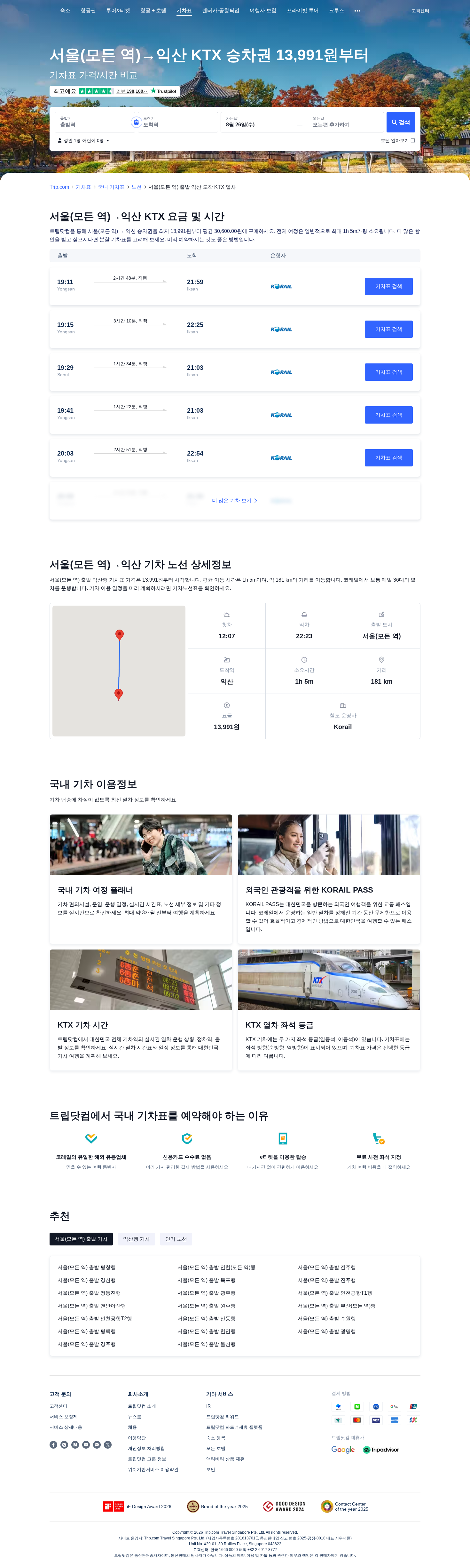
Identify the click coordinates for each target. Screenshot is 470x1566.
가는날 (232, 118)
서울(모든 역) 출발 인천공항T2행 (95, 1318)
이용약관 (137, 1437)
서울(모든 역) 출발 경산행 (87, 1280)
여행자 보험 (263, 10)
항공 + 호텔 (153, 10)
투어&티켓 (118, 10)
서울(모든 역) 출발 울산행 (206, 1344)
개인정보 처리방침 (146, 1448)
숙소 (65, 10)
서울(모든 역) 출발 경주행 (87, 1344)
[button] (358, 11)
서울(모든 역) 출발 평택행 (87, 1331)
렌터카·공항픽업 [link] (220, 10)
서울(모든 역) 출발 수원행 (327, 1318)
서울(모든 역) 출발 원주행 (206, 1305)
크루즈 (336, 10)
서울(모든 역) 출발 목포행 (206, 1280)
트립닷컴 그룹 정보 (147, 1458)
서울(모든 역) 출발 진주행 (327, 1280)
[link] (420, 10)
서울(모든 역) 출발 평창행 (87, 1267)
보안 (210, 1469)
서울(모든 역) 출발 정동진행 (89, 1293)
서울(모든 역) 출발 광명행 (327, 1331)
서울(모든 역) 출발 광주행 (206, 1293)
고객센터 (58, 1406)
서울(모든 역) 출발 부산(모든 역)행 (337, 1305)
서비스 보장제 (64, 1416)
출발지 (66, 118)
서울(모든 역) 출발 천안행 (206, 1331)
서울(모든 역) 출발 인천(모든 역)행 (216, 1267)
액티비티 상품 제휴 (225, 1458)
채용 (132, 1427)
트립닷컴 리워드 (222, 1416)
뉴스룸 (134, 1416)
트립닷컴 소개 (142, 1406)
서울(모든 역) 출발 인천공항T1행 (335, 1293)
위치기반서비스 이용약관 (153, 1469)
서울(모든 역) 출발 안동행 (206, 1318)
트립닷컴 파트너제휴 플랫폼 (234, 1427)
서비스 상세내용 (66, 1427)
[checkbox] (394, 140)
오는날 (318, 118)
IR (208, 1406)
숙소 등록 (215, 1437)
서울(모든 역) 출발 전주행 (327, 1267)
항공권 (88, 10)
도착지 (149, 118)
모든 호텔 (215, 1448)
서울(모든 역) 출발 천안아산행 (92, 1305)
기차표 (184, 10)
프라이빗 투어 (303, 10)
